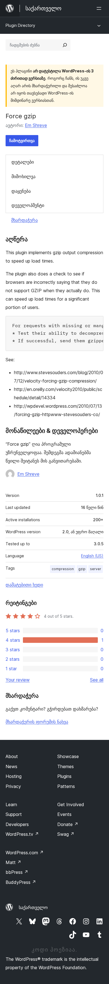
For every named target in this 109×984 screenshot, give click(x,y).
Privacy (13, 786)
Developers (17, 824)
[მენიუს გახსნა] (100, 8)
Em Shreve (36, 125)
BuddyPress (21, 882)
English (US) (92, 555)
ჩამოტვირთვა (22, 140)
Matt (13, 862)
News (11, 766)
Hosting (14, 776)
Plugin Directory (20, 25)
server (95, 569)
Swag (65, 834)
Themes (65, 766)
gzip (82, 569)
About (12, 756)
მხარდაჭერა (24, 220)
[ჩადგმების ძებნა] (64, 45)
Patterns (66, 786)
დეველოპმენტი (27, 205)
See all (96, 680)
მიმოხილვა (23, 176)
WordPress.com (25, 852)
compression (63, 569)
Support (14, 814)
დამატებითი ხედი (24, 584)
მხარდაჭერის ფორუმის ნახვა (37, 722)
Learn (11, 804)
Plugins (64, 776)
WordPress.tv (22, 834)
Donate (67, 824)
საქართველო (33, 907)
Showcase (68, 756)
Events (64, 814)
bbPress (17, 872)
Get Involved (70, 804)
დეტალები (22, 162)
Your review (18, 680)
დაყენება (21, 191)
